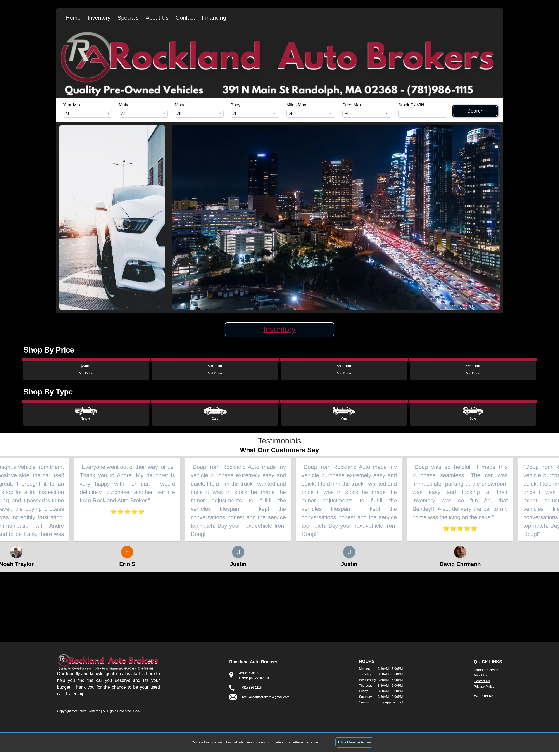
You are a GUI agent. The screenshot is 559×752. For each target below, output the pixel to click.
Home (73, 18)
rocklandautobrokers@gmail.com (266, 697)
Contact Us (482, 681)
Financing (214, 18)
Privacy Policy (484, 686)
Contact (185, 18)
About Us (157, 18)
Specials (128, 18)
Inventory (99, 18)
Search (475, 111)
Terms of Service (486, 670)
